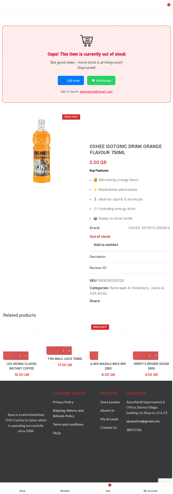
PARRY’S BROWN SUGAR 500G (151, 366)
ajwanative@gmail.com (96, 91)
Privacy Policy (63, 402)
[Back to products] (97, 113)
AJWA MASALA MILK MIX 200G (108, 366)
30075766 (134, 430)
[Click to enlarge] (11, 183)
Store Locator (110, 402)
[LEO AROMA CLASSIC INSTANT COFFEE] (21, 341)
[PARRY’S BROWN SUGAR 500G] (151, 341)
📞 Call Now (71, 80)
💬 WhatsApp (101, 80)
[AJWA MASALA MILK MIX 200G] (108, 341)
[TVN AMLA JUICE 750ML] (64, 339)
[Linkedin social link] (118, 301)
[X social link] (108, 301)
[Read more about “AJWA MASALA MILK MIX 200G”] (94, 355)
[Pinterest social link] (113, 301)
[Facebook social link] (102, 301)
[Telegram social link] (123, 301)
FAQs (57, 433)
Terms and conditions (68, 424)
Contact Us (108, 427)
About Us (107, 410)
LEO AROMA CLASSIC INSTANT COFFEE (22, 366)
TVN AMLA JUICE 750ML (64, 359)
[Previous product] (92, 113)
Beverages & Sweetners (129, 288)
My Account (109, 419)
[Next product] (102, 113)
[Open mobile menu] (5, 6)
